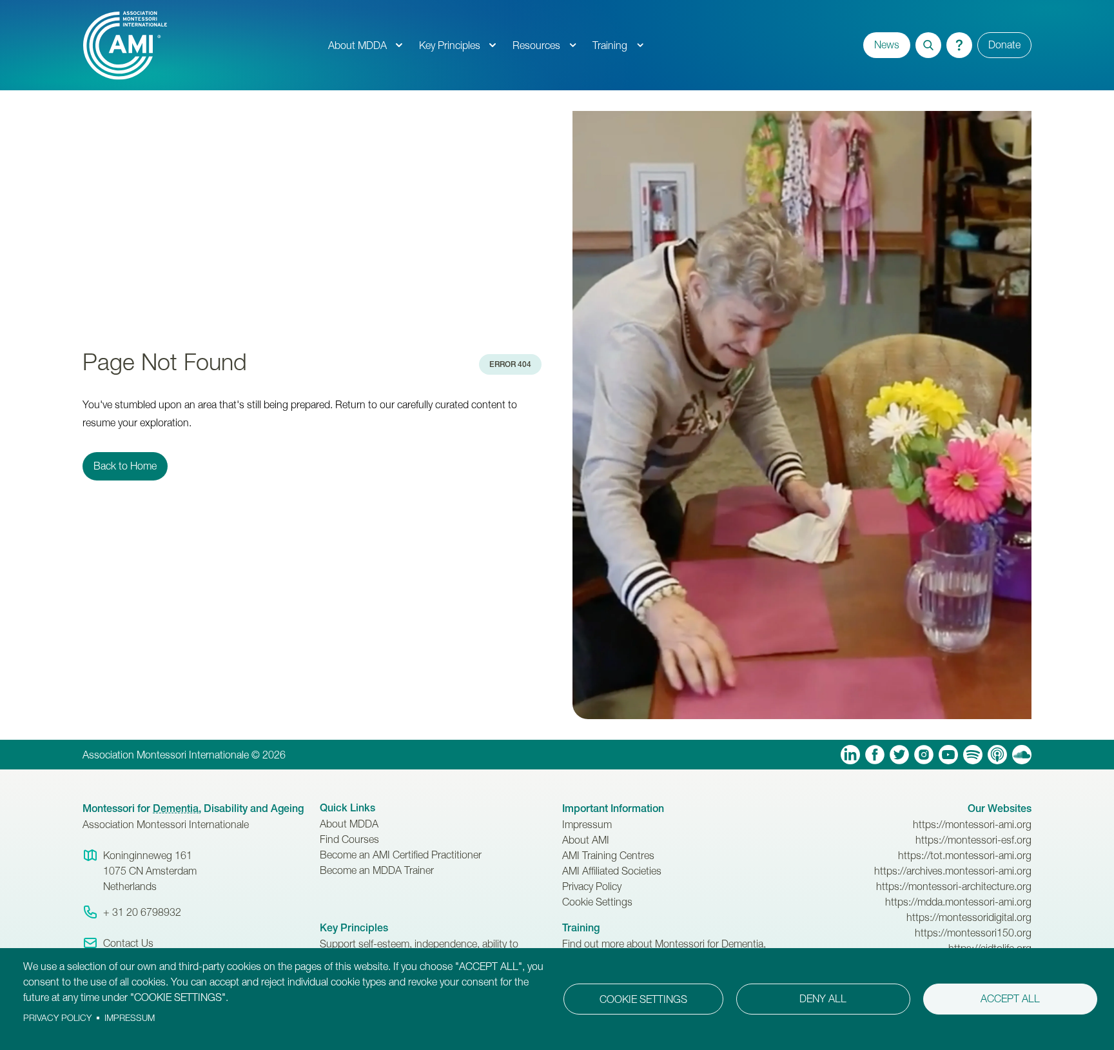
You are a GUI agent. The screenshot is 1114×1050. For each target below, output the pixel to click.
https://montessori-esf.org (973, 840)
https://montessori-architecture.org (953, 886)
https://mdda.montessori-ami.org (958, 901)
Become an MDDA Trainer (377, 870)
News (886, 44)
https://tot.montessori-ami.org (964, 855)
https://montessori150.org (973, 932)
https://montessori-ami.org (972, 824)
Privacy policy (57, 1018)
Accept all (1010, 998)
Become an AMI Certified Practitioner (401, 854)
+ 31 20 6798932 (142, 912)
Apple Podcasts (997, 754)
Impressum (587, 824)
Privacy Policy (591, 886)
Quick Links (347, 808)
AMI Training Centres (608, 855)
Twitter (899, 754)
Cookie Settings (597, 901)
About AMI (585, 840)
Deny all (822, 998)
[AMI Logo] (201, 45)
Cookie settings (643, 999)
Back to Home (125, 465)
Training (609, 45)
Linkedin (850, 754)
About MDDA (357, 45)
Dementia (176, 808)
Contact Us (128, 943)
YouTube (948, 754)
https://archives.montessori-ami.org (952, 871)
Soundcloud (1021, 754)
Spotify (972, 754)
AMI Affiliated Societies (611, 871)
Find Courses (349, 839)
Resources (536, 45)
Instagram (923, 754)
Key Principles (449, 45)
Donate (1004, 44)
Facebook (874, 754)
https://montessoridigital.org (968, 917)
